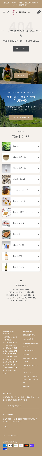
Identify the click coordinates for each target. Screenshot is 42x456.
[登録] (36, 406)
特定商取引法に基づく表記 (30, 359)
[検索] (8, 12)
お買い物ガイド (29, 350)
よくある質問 (28, 339)
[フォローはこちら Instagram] (5, 427)
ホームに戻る (21, 49)
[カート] (38, 12)
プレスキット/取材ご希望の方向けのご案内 (31, 379)
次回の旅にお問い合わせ (21, 117)
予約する (21, 76)
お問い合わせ (28, 372)
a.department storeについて (30, 344)
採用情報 (26, 386)
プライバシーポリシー (30, 366)
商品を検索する (29, 335)
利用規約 (26, 354)
